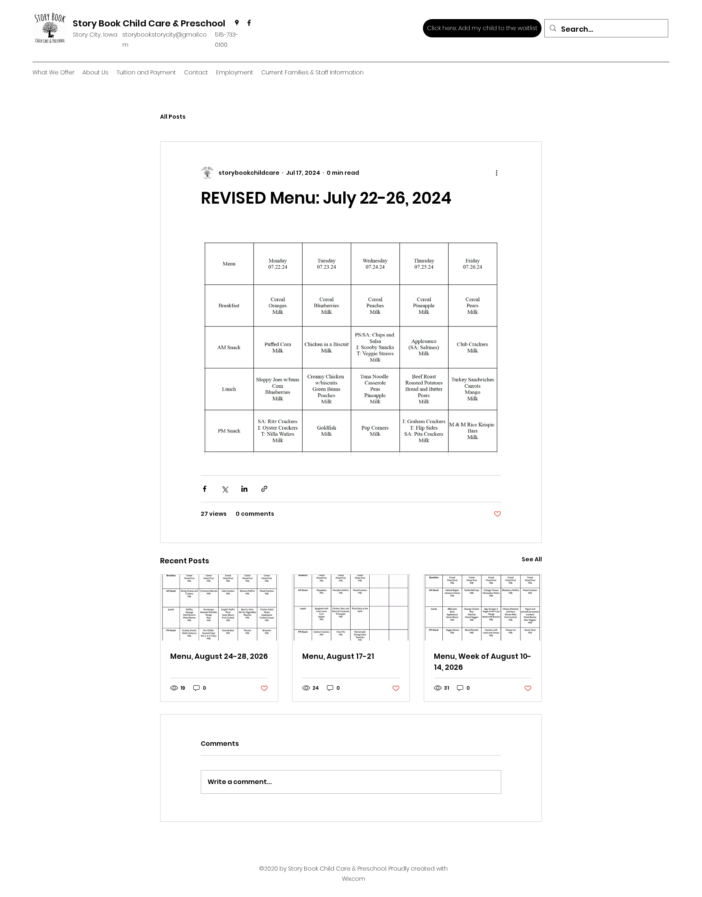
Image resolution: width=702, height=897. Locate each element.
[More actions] (496, 173)
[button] (95, 72)
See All (532, 559)
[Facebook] (249, 23)
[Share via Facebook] (204, 489)
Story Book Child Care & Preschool (149, 23)
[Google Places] (237, 23)
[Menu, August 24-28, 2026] (219, 608)
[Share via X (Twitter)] (224, 489)
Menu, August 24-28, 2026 (219, 656)
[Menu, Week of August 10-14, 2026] (483, 608)
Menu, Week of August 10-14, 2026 (482, 661)
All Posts (173, 117)
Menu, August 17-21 (338, 656)
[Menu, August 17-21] (351, 608)
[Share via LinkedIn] (244, 489)
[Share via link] (264, 489)
